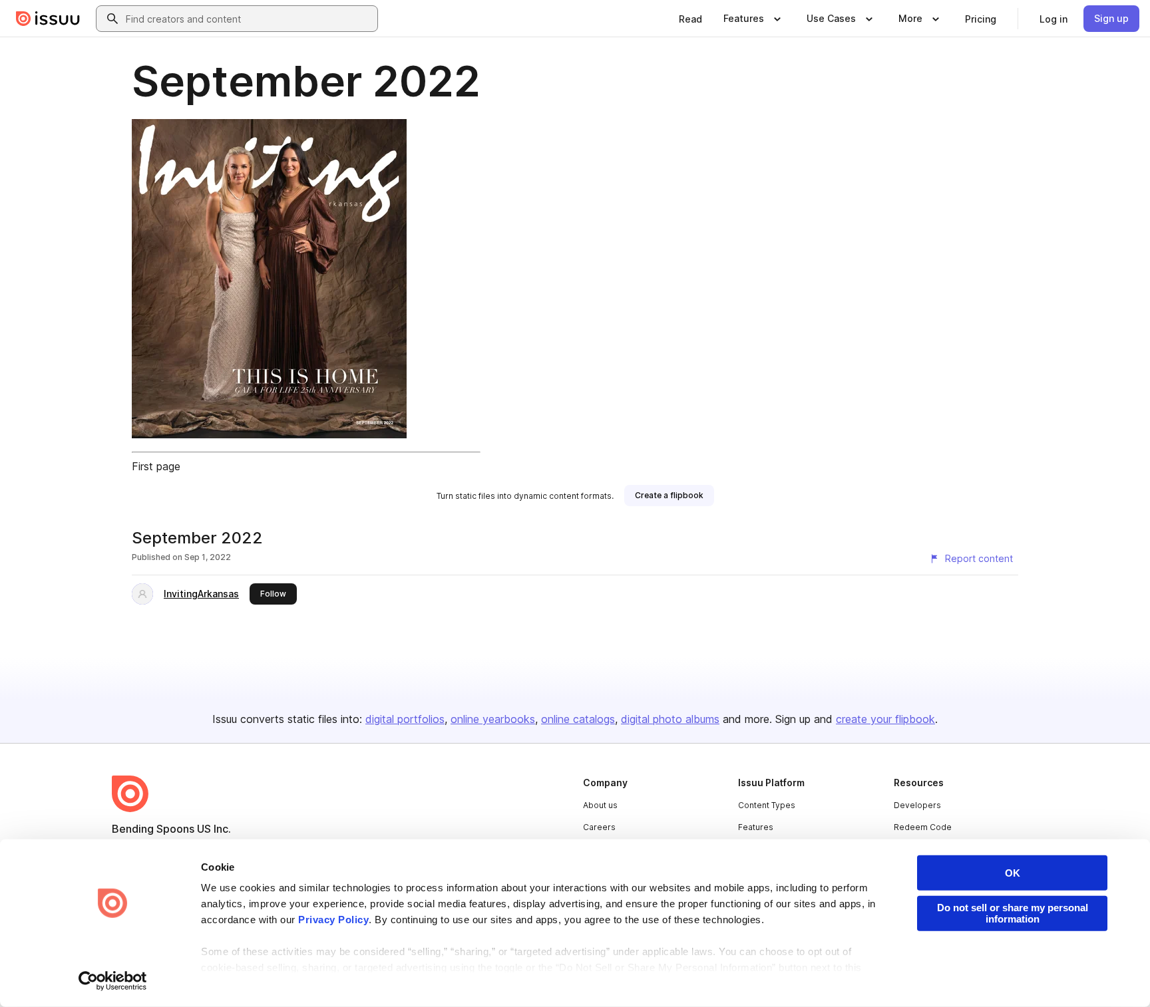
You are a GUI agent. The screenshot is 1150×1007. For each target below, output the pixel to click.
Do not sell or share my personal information (1012, 913)
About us (600, 805)
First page (156, 466)
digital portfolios (405, 719)
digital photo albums (670, 719)
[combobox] (249, 18)
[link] (690, 18)
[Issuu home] (48, 18)
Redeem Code (923, 827)
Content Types (766, 805)
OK (1012, 873)
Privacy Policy (333, 919)
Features (755, 827)
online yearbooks (493, 719)
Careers (599, 827)
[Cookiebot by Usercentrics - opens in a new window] (113, 981)
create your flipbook (885, 719)
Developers (917, 805)
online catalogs (578, 719)
